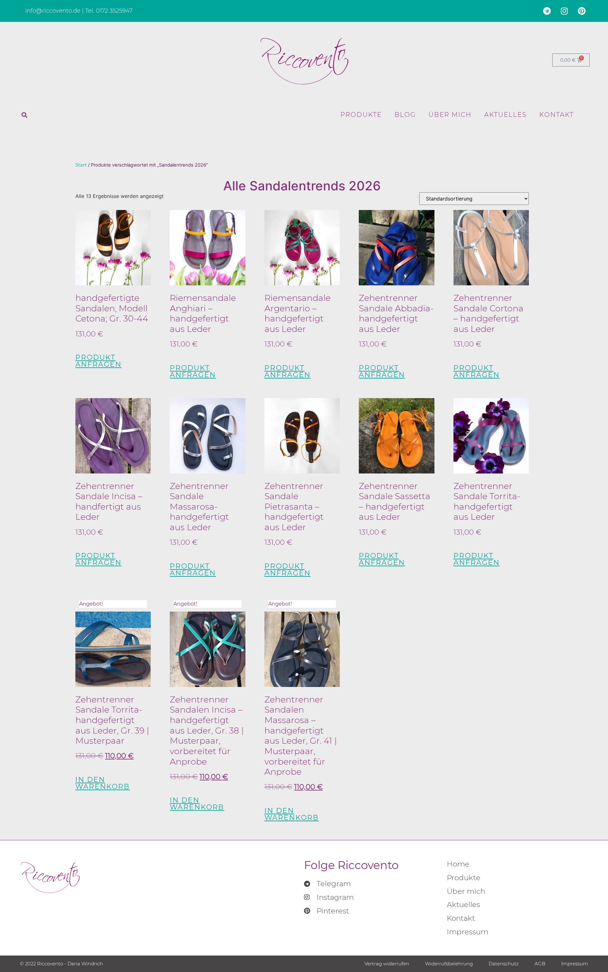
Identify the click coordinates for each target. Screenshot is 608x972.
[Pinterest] (582, 11)
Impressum (467, 931)
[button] (24, 115)
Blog (405, 114)
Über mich (450, 114)
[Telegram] (547, 11)
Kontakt (556, 114)
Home (458, 864)
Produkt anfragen (98, 361)
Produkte (361, 114)
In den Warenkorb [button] (102, 783)
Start (81, 165)
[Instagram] (564, 11)
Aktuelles (505, 114)
